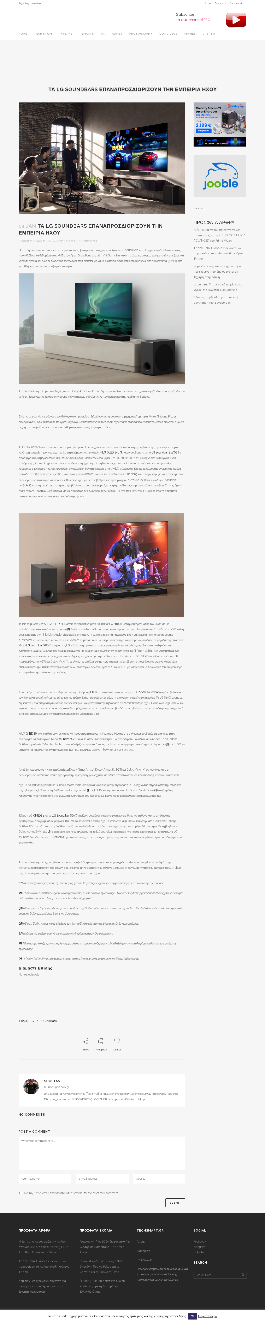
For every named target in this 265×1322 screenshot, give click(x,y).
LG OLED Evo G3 (113, 452)
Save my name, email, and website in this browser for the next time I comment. (70, 1193)
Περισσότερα (207, 1316)
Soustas (69, 241)
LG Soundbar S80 (37, 645)
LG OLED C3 (55, 624)
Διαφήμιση (220, 3)
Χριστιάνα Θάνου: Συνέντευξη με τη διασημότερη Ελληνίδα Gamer (102, 1286)
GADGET (52, 241)
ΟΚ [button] (193, 1316)
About (208, 3)
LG (32, 1020)
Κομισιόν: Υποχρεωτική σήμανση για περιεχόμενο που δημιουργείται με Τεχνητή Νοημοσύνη (217, 272)
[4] (143, 769)
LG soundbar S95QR (164, 452)
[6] (155, 790)
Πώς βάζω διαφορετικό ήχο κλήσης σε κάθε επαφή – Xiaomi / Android (105, 1247)
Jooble (198, 208)
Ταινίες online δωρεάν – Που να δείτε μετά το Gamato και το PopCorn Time (101, 1266)
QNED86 (31, 733)
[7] (48, 831)
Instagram (200, 1247)
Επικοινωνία (236, 3)
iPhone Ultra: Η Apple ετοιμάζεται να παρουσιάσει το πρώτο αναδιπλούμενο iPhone (219, 253)
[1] (34, 463)
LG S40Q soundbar (147, 692)
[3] (167, 744)
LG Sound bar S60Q (64, 815)
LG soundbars (46, 1020)
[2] (68, 629)
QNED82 (38, 815)
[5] (88, 790)
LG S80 (114, 624)
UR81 (93, 692)
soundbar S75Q (68, 739)
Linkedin (199, 1252)
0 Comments (88, 241)
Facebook (200, 1241)
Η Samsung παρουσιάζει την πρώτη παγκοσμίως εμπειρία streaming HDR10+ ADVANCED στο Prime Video (220, 235)
